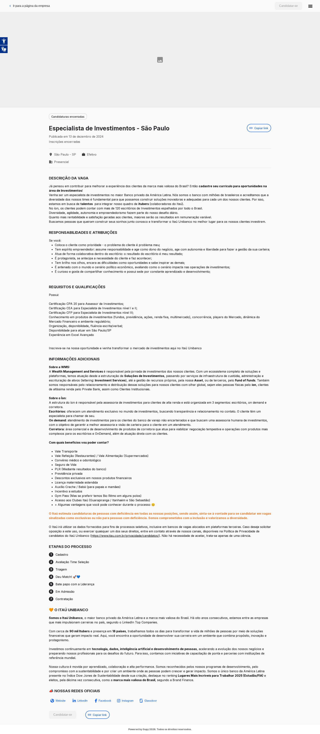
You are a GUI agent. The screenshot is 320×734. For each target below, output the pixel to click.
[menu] (310, 5)
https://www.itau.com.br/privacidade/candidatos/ (125, 536)
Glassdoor (150, 700)
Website (61, 700)
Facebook (105, 700)
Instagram (128, 700)
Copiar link (261, 128)
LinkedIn (82, 700)
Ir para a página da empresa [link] (31, 5)
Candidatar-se (288, 5)
